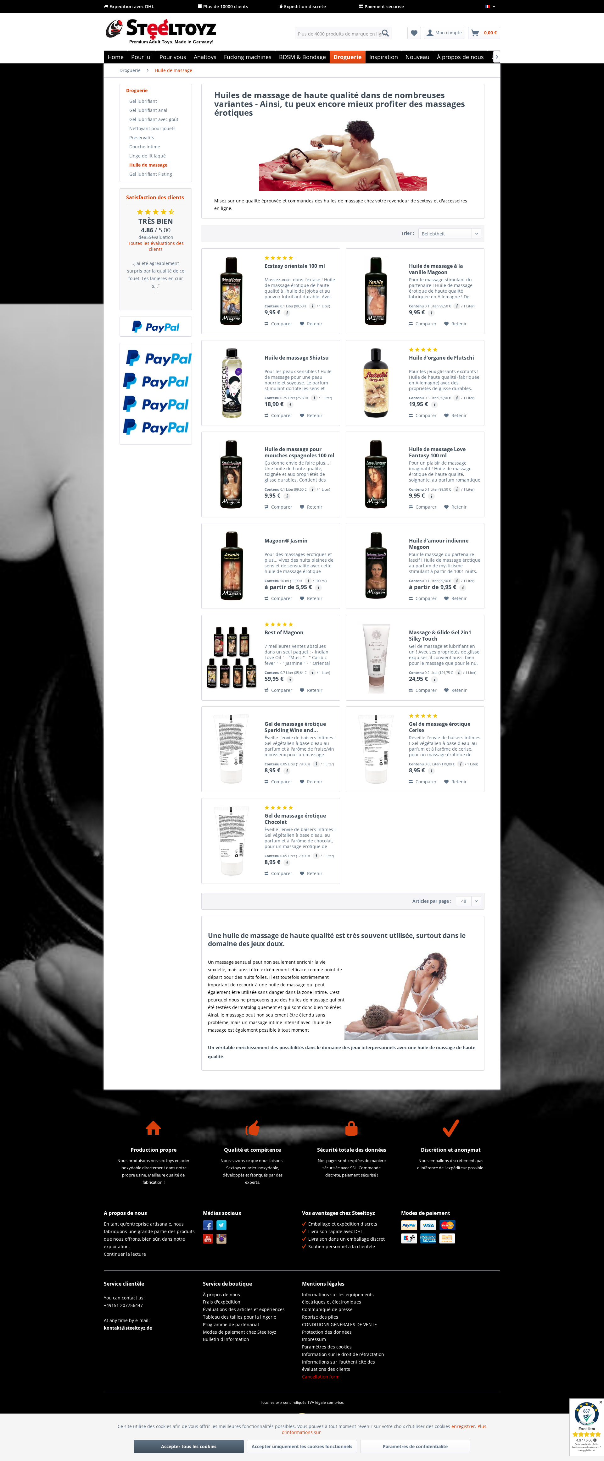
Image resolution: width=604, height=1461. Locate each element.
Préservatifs (141, 138)
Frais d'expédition (221, 1302)
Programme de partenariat (231, 1324)
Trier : (407, 233)
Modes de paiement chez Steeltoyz (239, 1332)
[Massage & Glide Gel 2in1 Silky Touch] (376, 657)
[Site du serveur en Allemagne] (155, 358)
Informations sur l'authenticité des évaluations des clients (338, 1365)
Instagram (221, 1239)
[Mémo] (414, 33)
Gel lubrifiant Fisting (150, 174)
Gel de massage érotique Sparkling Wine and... (295, 727)
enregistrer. (464, 1426)
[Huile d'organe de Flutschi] (376, 383)
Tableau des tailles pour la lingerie (239, 1317)
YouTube (208, 1239)
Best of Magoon (284, 632)
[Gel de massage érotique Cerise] (376, 749)
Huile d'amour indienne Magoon (438, 544)
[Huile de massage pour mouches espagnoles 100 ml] (231, 474)
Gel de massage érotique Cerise (439, 727)
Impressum (314, 1339)
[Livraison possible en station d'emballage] (155, 380)
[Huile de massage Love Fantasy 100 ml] (376, 474)
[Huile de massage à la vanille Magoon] (376, 291)
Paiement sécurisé (383, 6)
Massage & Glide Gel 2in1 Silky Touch (440, 635)
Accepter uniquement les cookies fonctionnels (302, 1446)
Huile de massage (148, 165)
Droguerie (137, 90)
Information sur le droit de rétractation (343, 1354)
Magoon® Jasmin (286, 541)
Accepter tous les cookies (188, 1446)
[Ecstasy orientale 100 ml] (231, 291)
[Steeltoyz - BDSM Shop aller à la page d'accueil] (171, 34)
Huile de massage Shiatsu (297, 358)
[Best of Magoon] (231, 657)
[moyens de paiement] (449, 1231)
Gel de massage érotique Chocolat (295, 819)
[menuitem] (343, 33)
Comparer (281, 324)
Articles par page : (431, 901)
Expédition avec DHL (131, 6)
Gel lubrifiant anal (148, 110)
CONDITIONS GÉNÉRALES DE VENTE (339, 1324)
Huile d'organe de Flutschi (441, 358)
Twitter (221, 1225)
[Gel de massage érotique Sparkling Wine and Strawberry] (231, 749)
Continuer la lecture (125, 1254)
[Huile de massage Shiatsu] (231, 383)
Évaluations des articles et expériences (244, 1309)
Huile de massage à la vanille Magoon (436, 269)
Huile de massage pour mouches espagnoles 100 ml (299, 452)
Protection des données (327, 1332)
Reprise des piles (320, 1317)
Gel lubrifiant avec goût (153, 119)
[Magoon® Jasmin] (231, 566)
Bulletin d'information (226, 1339)
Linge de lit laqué (147, 156)
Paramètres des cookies (327, 1347)
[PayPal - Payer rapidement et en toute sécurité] (156, 327)
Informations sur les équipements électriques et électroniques (338, 1298)
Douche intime (144, 147)
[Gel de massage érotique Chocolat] (231, 841)
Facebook (208, 1225)
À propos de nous (221, 1295)
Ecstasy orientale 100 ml (295, 266)
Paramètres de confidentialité (415, 1446)
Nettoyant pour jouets (152, 128)
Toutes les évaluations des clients (156, 246)
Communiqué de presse (327, 1309)
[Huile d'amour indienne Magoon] (376, 566)
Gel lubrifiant (143, 101)
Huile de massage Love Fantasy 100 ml (437, 452)
